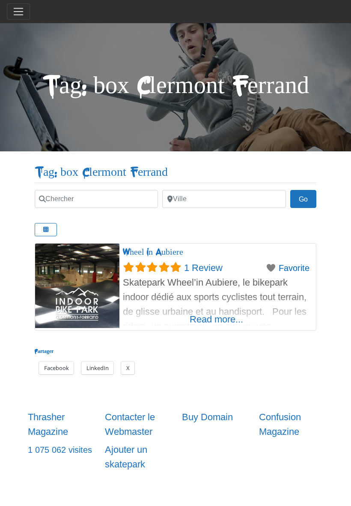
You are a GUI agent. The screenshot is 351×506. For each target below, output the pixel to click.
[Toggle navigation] (18, 11)
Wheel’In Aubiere (153, 251)
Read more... (216, 319)
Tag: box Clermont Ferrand (101, 172)
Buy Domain (207, 417)
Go (307, 199)
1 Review (203, 267)
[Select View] (46, 229)
